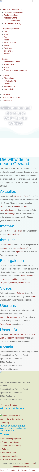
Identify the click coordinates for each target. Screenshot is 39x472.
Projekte (3, 207)
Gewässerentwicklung (13, 12)
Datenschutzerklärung (11, 97)
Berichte (18, 231)
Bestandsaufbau (11, 15)
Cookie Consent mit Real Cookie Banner (17, 470)
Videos (33, 296)
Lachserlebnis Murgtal (13, 23)
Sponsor (19, 251)
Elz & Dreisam (10, 43)
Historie (7, 84)
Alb (5, 31)
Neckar (7, 54)
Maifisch (7, 67)
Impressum (7, 100)
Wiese (6, 45)
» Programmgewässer (9, 442)
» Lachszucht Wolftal (9, 456)
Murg (6, 34)
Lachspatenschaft (20, 248)
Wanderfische (24, 283)
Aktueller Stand (10, 18)
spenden (3, 248)
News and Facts (21, 196)
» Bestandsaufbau (8, 452)
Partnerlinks (9, 89)
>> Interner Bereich (8, 405)
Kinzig (6, 40)
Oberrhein (8, 51)
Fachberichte (9, 86)
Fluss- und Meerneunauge (15, 70)
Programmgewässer (10, 29)
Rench (7, 37)
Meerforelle (9, 64)
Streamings (9, 78)
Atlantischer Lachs (12, 62)
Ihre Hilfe (6, 94)
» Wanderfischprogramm (10, 439)
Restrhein (8, 48)
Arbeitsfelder (5, 324)
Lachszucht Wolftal (12, 21)
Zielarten (6, 59)
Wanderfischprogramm (12, 9)
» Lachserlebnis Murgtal (10, 459)
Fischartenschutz (17, 334)
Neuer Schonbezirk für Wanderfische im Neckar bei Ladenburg (13, 428)
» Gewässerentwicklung (10, 445)
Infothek (5, 75)
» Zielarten (4, 449)
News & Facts (10, 81)
